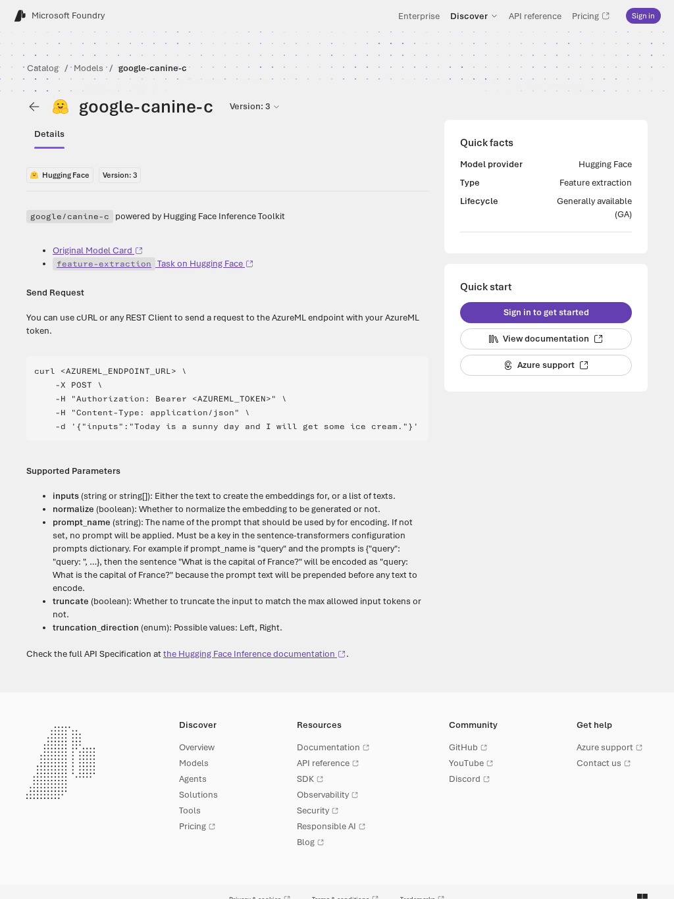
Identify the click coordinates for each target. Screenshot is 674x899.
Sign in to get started (546, 312)
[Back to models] (34, 107)
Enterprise (419, 16)
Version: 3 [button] (250, 106)
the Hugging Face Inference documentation (249, 653)
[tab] (49, 134)
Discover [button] (469, 16)
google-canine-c (152, 68)
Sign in (643, 15)
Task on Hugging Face (150, 263)
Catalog (43, 68)
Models (88, 68)
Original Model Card (92, 250)
